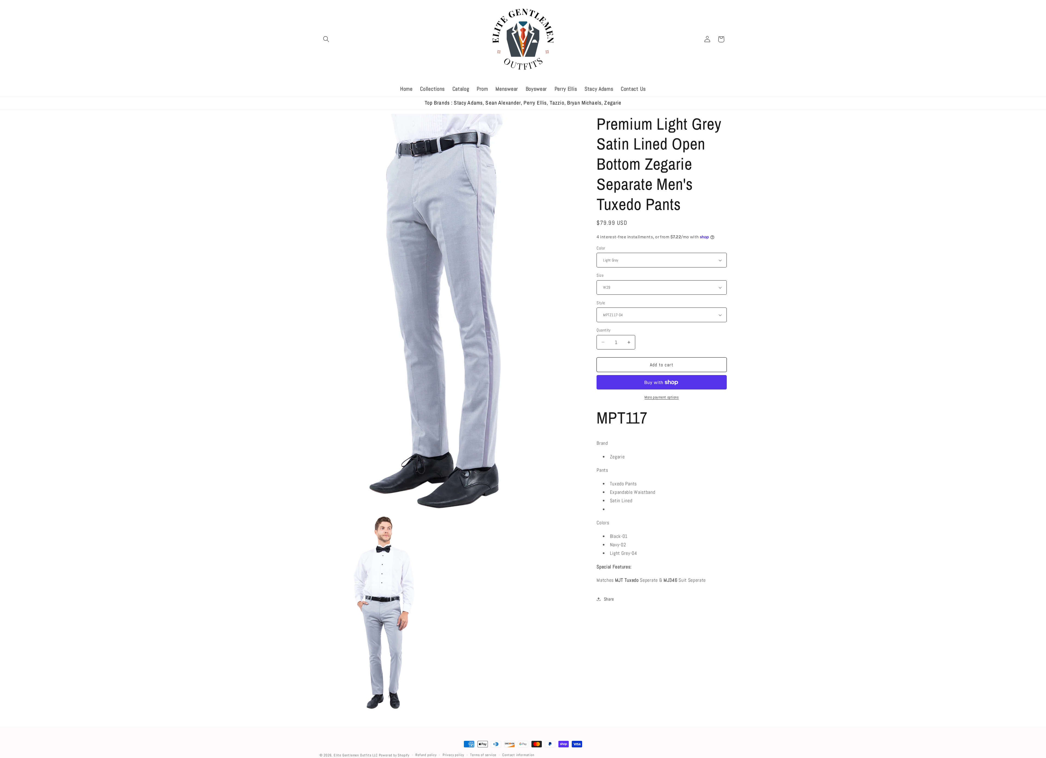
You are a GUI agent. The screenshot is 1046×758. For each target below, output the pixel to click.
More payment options (661, 397)
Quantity (604, 330)
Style (601, 302)
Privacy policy (453, 755)
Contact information (518, 755)
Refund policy (425, 755)
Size (600, 275)
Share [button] (609, 599)
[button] (326, 39)
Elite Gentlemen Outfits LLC (356, 755)
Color (601, 248)
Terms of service (483, 755)
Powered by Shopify (394, 755)
